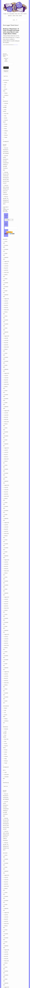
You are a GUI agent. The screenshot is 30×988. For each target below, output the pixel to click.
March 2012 (6, 645)
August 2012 (6, 634)
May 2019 (6, 379)
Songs (5, 133)
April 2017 (6, 456)
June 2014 (6, 564)
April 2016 (6, 494)
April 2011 (6, 680)
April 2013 (6, 605)
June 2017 (6, 452)
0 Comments (10, 44)
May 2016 (6, 491)
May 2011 (6, 678)
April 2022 (6, 270)
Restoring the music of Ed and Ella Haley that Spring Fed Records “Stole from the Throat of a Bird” (6, 178)
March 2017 (6, 459)
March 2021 (6, 309)
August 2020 (6, 336)
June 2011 (6, 676)
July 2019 (6, 375)
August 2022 (6, 261)
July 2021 (6, 300)
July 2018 (6, 412)
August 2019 (6, 373)
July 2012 (6, 636)
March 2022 (6, 272)
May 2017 (6, 454)
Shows (5, 128)
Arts (5, 86)
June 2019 (6, 377)
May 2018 (6, 417)
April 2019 (6, 382)
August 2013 (6, 597)
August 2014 (6, 559)
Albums (5, 82)
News (5, 115)
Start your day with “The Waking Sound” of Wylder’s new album (6, 200)
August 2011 (6, 671)
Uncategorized (6, 141)
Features (5, 93)
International (5, 101)
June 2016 (6, 489)
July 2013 (6, 599)
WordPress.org (6, 782)
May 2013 (6, 603)
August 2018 (6, 410)
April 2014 (6, 568)
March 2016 (6, 496)
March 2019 (6, 384)
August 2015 (6, 522)
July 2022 (6, 263)
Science (5, 126)
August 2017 (6, 448)
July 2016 (6, 487)
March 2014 (6, 570)
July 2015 (6, 524)
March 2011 (6, 682)
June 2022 (6, 265)
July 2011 (6, 673)
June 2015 (6, 527)
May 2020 (6, 342)
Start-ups (6, 135)
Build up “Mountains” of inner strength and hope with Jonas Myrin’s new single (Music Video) (11, 31)
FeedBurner (6, 71)
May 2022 (6, 268)
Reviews (5, 124)
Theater (5, 137)
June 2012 (6, 638)
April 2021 (6, 307)
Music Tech (6, 113)
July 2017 (6, 450)
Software (6, 130)
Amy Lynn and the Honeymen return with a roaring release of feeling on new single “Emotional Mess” (6, 163)
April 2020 (6, 344)
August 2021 (6, 298)
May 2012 (6, 641)
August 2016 (6, 485)
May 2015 (6, 529)
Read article (15, 44)
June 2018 (6, 415)
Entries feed (6, 774)
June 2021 (6, 303)
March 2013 (6, 608)
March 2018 (6, 421)
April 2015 (6, 531)
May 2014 (6, 566)
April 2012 (6, 643)
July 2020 (6, 338)
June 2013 (6, 601)
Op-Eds (5, 118)
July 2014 (6, 562)
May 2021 (6, 305)
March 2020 (6, 347)
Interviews (6, 103)
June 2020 (6, 340)
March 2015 (6, 533)
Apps (5, 84)
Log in (5, 772)
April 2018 (6, 419)
